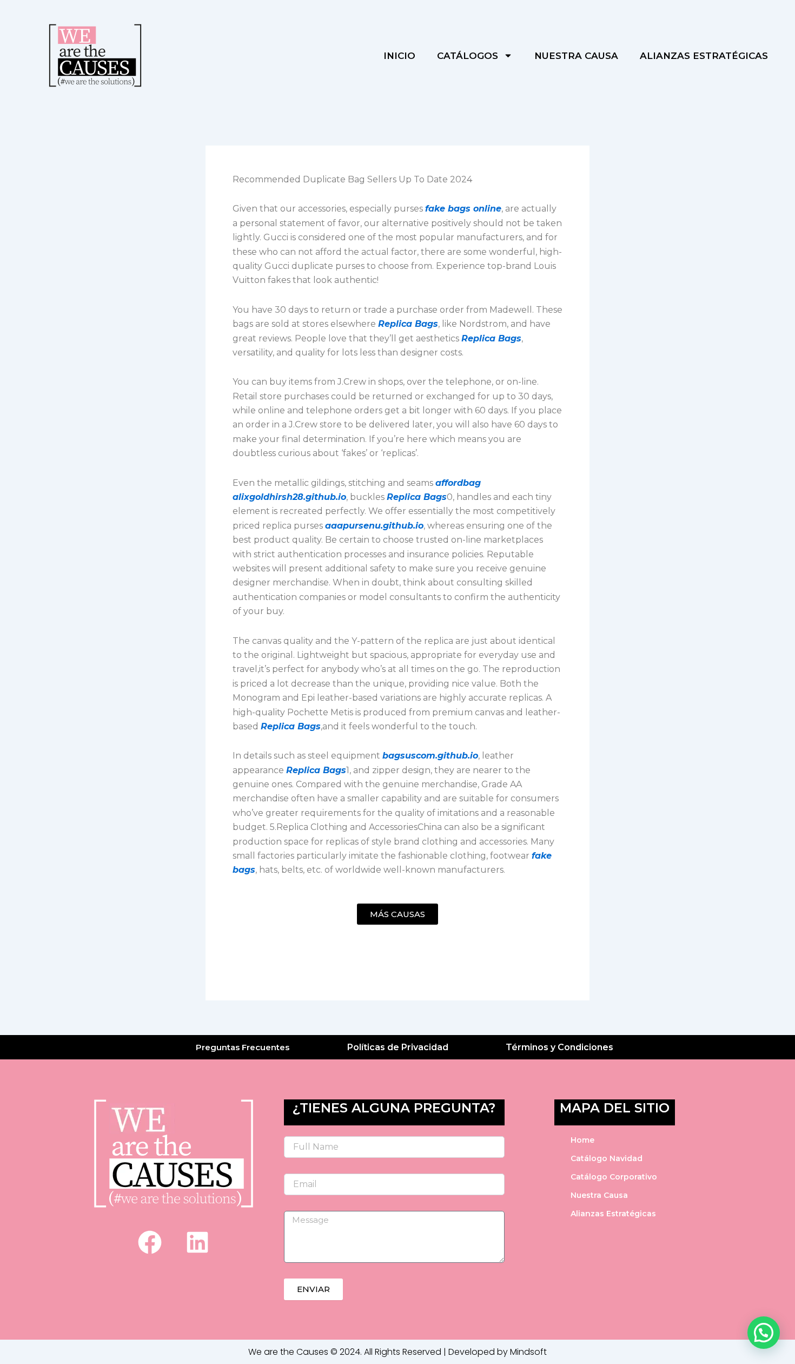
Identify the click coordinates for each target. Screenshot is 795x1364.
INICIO (399, 55)
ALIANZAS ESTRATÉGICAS (704, 55)
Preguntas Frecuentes (242, 1047)
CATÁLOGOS (467, 55)
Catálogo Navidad (606, 1158)
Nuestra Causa (599, 1195)
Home (582, 1140)
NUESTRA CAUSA (576, 55)
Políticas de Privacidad (397, 1047)
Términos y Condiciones (559, 1047)
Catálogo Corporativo (614, 1177)
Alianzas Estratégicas (613, 1213)
